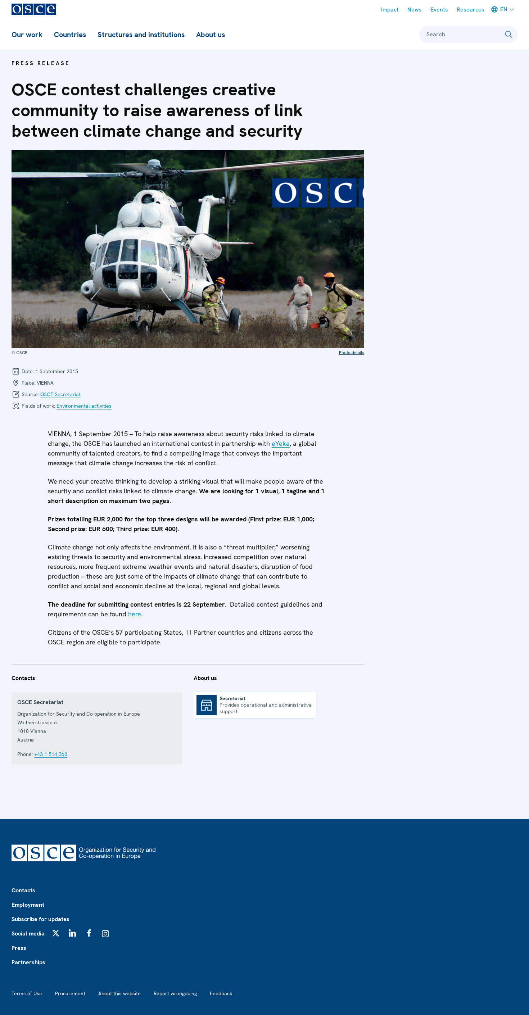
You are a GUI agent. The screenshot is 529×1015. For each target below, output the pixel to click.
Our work (27, 34)
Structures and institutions (141, 34)
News (414, 9)
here (134, 614)
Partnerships (28, 962)
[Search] (508, 34)
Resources (470, 9)
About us (210, 34)
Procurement (70, 993)
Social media (28, 933)
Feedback (221, 993)
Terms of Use (27, 993)
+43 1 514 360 (50, 754)
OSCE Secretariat (60, 394)
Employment (28, 904)
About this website (119, 993)
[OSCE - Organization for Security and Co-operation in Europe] (34, 9)
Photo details (351, 352)
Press (19, 948)
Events (439, 9)
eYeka (281, 443)
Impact (390, 9)
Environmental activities (84, 406)
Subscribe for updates (40, 919)
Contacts (23, 890)
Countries (70, 34)
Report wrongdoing (175, 993)
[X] (55, 933)
